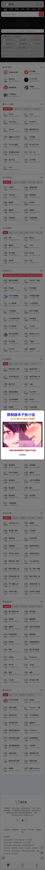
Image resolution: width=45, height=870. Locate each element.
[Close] (41, 413)
